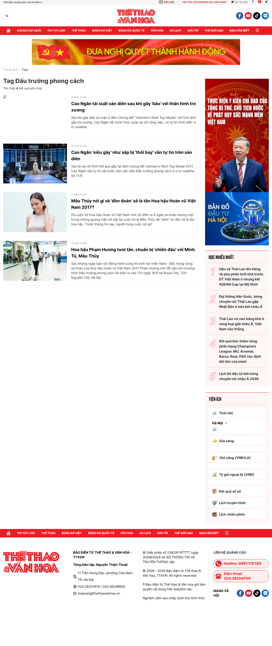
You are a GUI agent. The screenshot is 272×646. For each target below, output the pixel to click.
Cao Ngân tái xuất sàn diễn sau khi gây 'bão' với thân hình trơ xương (133, 107)
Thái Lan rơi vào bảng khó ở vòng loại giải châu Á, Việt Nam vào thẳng (241, 324)
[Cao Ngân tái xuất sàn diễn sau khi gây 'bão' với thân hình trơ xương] (35, 115)
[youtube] (248, 15)
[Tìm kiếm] (7, 16)
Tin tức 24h (56, 30)
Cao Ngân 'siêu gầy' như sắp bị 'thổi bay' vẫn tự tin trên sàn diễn (131, 155)
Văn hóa (157, 30)
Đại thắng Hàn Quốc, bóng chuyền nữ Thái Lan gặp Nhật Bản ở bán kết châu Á (240, 301)
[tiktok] (256, 15)
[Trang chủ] (8, 30)
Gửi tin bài (240, 2)
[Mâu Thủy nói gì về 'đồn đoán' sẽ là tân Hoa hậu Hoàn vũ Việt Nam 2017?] (35, 212)
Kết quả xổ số (230, 491)
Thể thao (79, 30)
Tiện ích (215, 399)
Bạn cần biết (239, 30)
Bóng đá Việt (102, 30)
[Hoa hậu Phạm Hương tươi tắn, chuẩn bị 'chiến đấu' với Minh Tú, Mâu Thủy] (35, 261)
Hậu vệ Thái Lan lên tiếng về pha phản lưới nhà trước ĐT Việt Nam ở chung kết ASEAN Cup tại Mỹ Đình (241, 276)
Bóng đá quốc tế (131, 30)
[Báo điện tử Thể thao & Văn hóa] (136, 15)
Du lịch (175, 30)
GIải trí (192, 30)
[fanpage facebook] (239, 15)
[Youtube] (259, 2)
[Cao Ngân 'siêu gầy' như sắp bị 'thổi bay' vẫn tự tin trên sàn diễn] (35, 164)
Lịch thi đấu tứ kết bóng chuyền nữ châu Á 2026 (239, 376)
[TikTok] (267, 2)
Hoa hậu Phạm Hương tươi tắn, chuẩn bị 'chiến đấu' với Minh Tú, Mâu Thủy (133, 253)
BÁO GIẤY (169, 2)
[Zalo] (265, 15)
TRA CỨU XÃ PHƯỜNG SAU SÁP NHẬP (204, 2)
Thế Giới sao (214, 30)
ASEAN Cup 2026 (29, 30)
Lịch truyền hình (232, 503)
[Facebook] (253, 2)
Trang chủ (10, 69)
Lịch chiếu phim (232, 514)
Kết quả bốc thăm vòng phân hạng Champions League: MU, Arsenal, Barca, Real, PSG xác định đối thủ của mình (240, 351)
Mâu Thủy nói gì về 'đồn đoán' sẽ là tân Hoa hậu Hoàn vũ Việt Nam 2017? (133, 204)
